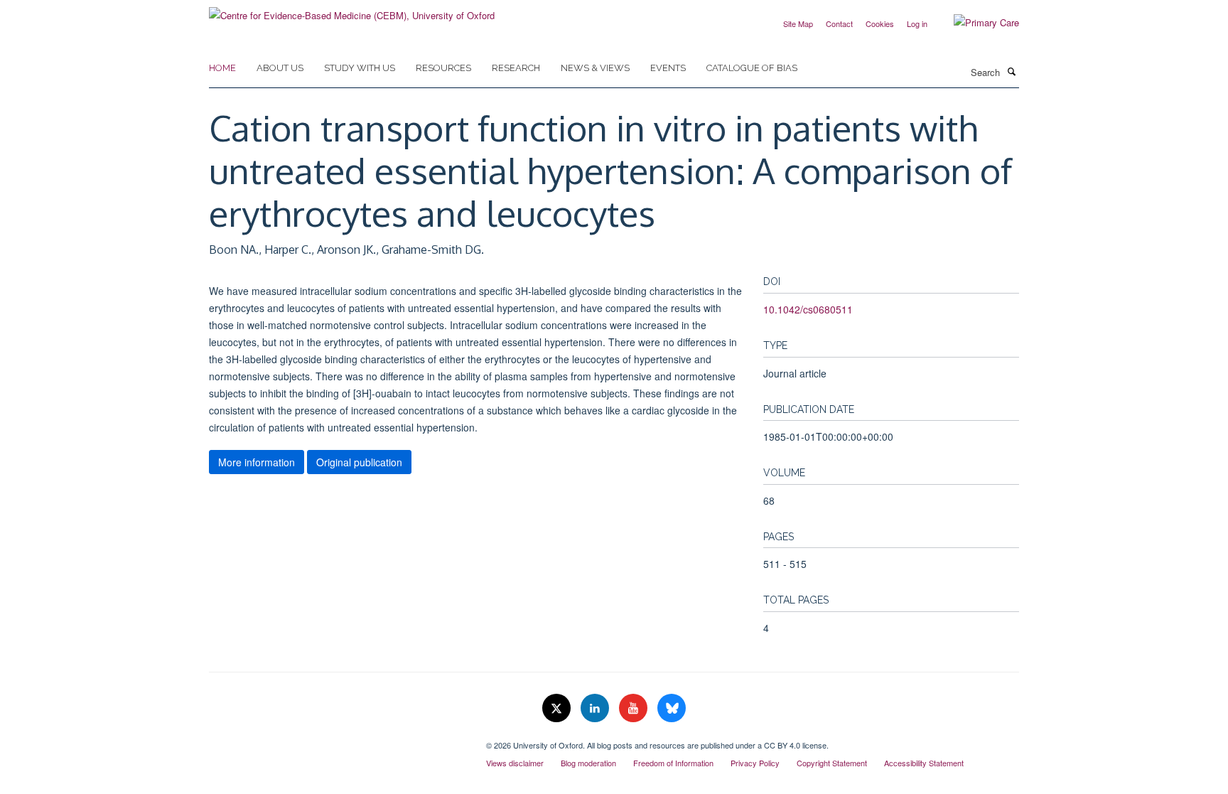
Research (516, 68)
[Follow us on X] (557, 708)
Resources (443, 68)
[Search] (1011, 71)
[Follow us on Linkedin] (596, 708)
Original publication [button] (359, 462)
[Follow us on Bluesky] (671, 708)
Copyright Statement (832, 762)
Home (222, 68)
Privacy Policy (755, 762)
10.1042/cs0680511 (808, 309)
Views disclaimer (515, 762)
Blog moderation (588, 762)
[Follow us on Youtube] (634, 708)
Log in (917, 23)
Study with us (359, 68)
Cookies (880, 23)
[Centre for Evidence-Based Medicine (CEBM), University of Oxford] (352, 10)
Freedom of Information (673, 762)
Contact (839, 23)
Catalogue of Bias (751, 68)
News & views (595, 68)
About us (280, 68)
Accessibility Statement (924, 762)
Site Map (798, 23)
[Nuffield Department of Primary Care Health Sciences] (337, 740)
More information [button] (256, 462)
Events (668, 68)
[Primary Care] (975, 22)
